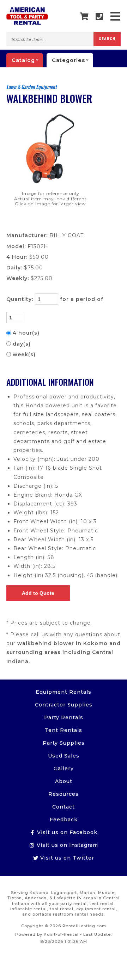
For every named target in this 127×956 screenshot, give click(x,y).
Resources (63, 794)
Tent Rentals (63, 730)
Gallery (64, 768)
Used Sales (63, 756)
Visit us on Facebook (66, 832)
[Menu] (115, 16)
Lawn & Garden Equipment (31, 86)
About (63, 781)
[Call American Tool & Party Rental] (99, 16)
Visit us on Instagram (66, 845)
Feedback (64, 819)
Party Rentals (63, 717)
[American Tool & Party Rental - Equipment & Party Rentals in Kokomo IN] (27, 23)
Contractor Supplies (63, 704)
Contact (63, 807)
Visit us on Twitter (66, 858)
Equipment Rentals (63, 692)
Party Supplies (64, 743)
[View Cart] (84, 17)
